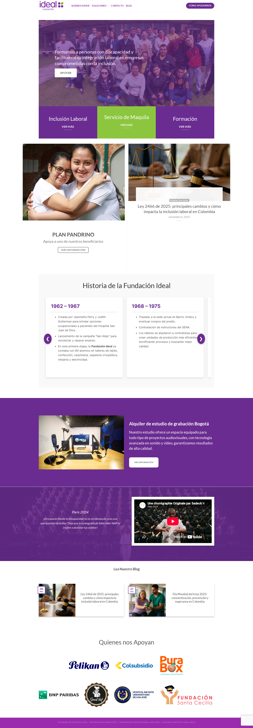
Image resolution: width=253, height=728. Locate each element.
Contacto (117, 5)
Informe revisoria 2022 (103, 722)
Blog (129, 5)
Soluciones (99, 5)
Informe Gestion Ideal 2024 (178, 722)
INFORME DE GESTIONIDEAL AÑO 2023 (140, 722)
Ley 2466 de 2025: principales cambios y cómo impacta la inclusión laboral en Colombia (100, 597)
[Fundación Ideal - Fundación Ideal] (52, 5)
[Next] (224, 190)
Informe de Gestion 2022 (72, 722)
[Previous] (135, 190)
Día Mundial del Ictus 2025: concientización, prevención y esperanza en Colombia (190, 597)
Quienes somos (80, 5)
